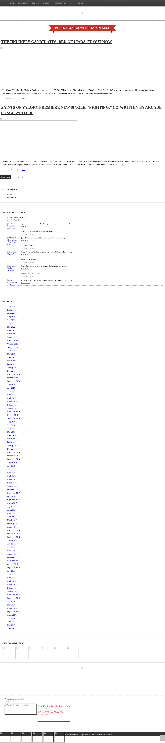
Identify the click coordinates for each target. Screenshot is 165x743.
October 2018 (12, 456)
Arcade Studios (60, 3)
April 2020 (11, 398)
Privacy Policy (107, 734)
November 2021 (13, 340)
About (72, 3)
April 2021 (11, 357)
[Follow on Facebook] (150, 3)
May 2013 (11, 625)
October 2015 (12, 564)
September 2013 (13, 612)
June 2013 (11, 622)
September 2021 (13, 347)
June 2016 (11, 547)
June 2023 (11, 307)
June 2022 (11, 323)
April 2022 (11, 330)
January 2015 (12, 591)
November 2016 (13, 530)
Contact (81, 3)
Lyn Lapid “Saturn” (27, 245)
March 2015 (12, 584)
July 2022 (11, 320)
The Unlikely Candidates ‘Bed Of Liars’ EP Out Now (56, 41)
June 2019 (11, 429)
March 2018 (12, 479)
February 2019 (12, 442)
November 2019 (13, 412)
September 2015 (13, 568)
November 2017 (13, 493)
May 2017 (11, 513)
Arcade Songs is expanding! (16, 217)
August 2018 (12, 462)
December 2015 (13, 557)
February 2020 (12, 405)
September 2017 (13, 500)
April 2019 (11, 435)
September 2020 (13, 381)
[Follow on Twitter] (162, 3)
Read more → (25, 226)
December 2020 (13, 371)
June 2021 (11, 351)
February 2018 (12, 483)
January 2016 (12, 554)
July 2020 (11, 388)
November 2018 (13, 452)
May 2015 (11, 578)
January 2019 (12, 445)
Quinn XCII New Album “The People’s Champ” (37, 231)
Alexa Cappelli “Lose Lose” (30, 273)
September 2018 (13, 459)
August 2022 (12, 317)
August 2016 (12, 540)
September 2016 (13, 537)
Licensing (46, 3)
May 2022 (11, 327)
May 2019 (11, 432)
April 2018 (11, 476)
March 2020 (12, 401)
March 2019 (12, 439)
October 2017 (12, 496)
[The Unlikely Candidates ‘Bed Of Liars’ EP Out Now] (41, 49)
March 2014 (12, 608)
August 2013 (12, 615)
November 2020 (13, 374)
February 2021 (12, 364)
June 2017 (11, 510)
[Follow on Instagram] (156, 3)
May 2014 (11, 605)
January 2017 (12, 527)
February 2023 (12, 310)
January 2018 (12, 486)
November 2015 (13, 561)
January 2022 (12, 337)
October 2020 (12, 378)
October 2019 (12, 415)
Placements (11, 198)
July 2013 (11, 618)
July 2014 (11, 601)
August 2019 (12, 422)
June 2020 (11, 391)
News (23, 98)
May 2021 (11, 354)
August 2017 (12, 503)
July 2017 (11, 507)
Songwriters (23, 3)
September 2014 (13, 598)
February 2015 (12, 588)
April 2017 (11, 517)
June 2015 (11, 574)
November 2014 (13, 595)
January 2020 (12, 408)
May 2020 (11, 395)
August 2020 (12, 384)
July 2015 (11, 571)
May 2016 (11, 551)
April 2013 (11, 629)
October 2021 (12, 344)
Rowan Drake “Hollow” (29, 259)
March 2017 (12, 520)
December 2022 (13, 313)
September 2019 (13, 418)
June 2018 (11, 469)
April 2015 (11, 581)
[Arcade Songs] (82, 13)
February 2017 (12, 523)
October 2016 (12, 534)
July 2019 (11, 425)
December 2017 (13, 490)
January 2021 (12, 368)
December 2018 (13, 449)
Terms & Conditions (96, 734)
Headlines (35, 3)
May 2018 (11, 473)
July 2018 (11, 466)
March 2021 (12, 361)
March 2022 (12, 334)
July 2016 (11, 544)
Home (12, 3)
